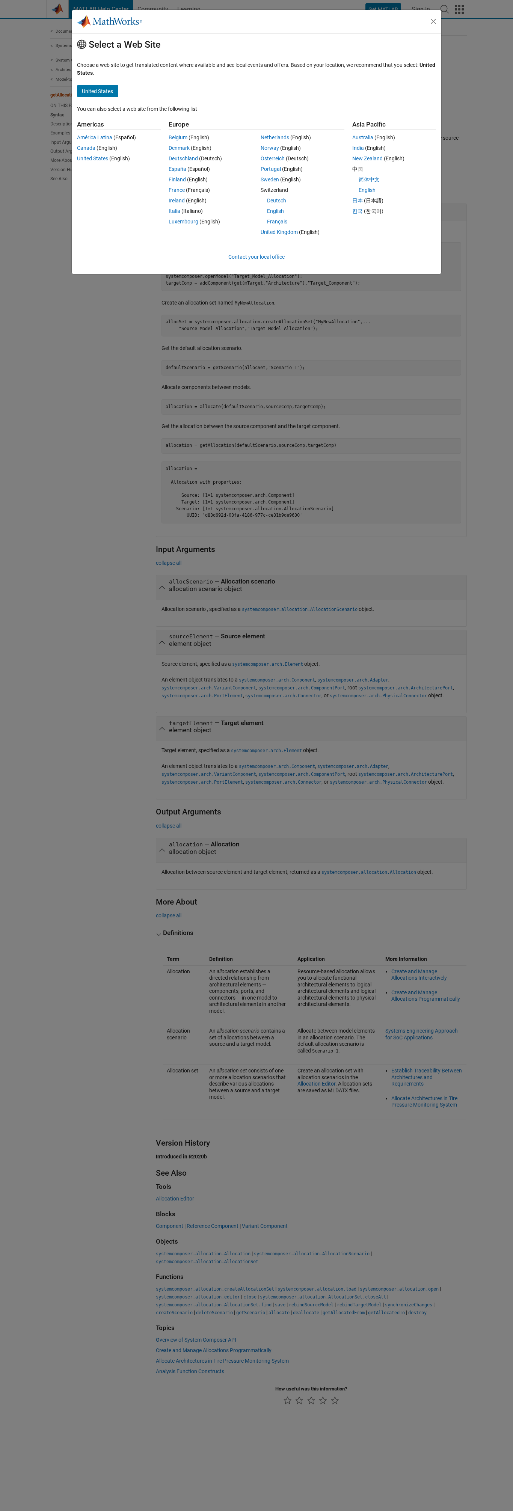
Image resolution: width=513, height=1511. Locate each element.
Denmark (179, 148)
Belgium (178, 137)
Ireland (177, 201)
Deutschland (183, 158)
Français (277, 222)
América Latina (94, 137)
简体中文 (369, 179)
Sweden (270, 179)
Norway (270, 148)
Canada (86, 148)
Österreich (273, 158)
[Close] (433, 21)
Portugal (271, 169)
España (177, 169)
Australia (362, 137)
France (177, 190)
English (275, 211)
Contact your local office (256, 257)
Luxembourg (183, 222)
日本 (357, 201)
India (358, 148)
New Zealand (367, 158)
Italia (174, 211)
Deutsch (276, 201)
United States (92, 158)
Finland (177, 179)
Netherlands (275, 137)
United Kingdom (279, 232)
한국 (357, 211)
